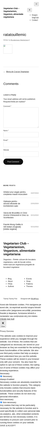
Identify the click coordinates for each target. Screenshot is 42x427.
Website (6, 150)
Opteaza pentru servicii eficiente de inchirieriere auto (11, 203)
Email (5, 140)
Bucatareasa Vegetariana (19, 40)
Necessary (7, 376)
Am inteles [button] (32, 316)
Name (6, 130)
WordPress (35, 299)
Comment (7, 106)
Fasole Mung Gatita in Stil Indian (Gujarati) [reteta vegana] (13, 226)
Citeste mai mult (7, 319)
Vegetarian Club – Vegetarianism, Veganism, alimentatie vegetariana (19, 249)
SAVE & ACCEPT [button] (8, 425)
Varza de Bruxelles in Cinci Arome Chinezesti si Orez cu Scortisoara (16, 215)
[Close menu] (29, 10)
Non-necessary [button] (6, 399)
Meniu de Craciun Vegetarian (17, 72)
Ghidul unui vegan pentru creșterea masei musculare (15, 193)
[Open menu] (36, 4)
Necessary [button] (4, 373)
